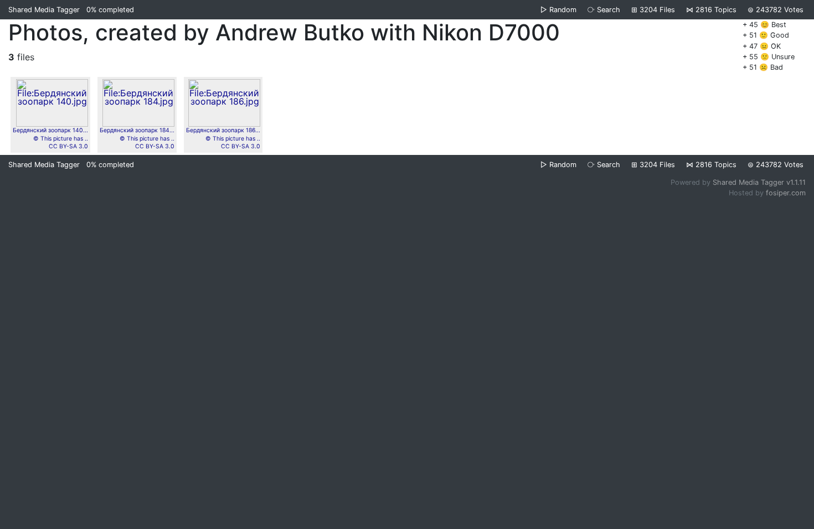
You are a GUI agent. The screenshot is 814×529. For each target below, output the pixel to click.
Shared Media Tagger (44, 10)
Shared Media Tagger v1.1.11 (759, 182)
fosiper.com (786, 193)
